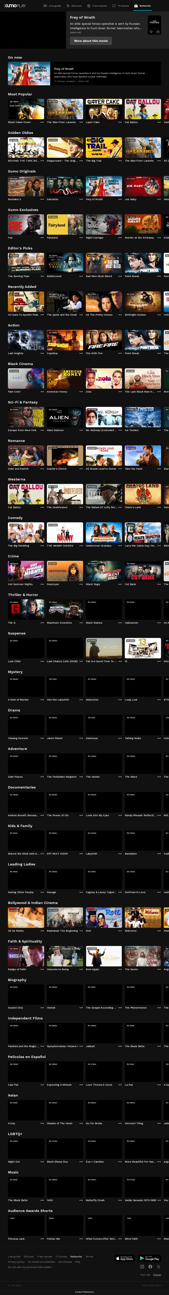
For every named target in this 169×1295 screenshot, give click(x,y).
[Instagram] (142, 1266)
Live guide (55, 5)
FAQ (77, 1261)
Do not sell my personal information (30, 1267)
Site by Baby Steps (151, 1285)
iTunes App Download (125, 1259)
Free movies (99, 5)
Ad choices (65, 1261)
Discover (77, 5)
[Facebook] (150, 1266)
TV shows (123, 5)
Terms (89, 1256)
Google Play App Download (149, 1259)
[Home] (15, 5)
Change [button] (157, 1274)
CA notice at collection (41, 1261)
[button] (91, 41)
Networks (145, 5)
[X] (158, 1266)
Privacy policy (16, 1261)
